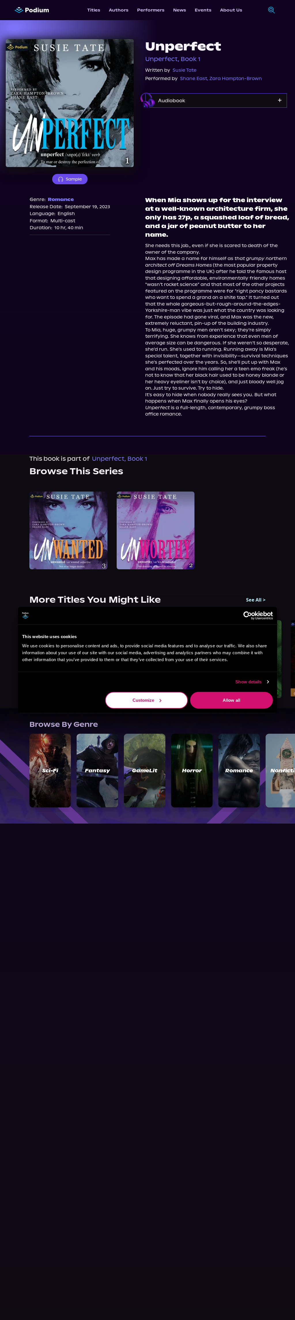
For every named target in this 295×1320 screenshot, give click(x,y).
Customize (143, 699)
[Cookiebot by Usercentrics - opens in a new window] (247, 615)
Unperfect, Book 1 (173, 59)
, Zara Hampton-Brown (234, 78)
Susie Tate (184, 70)
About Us (231, 10)
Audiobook (171, 100)
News (179, 10)
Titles (93, 10)
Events (203, 10)
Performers (150, 10)
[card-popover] (68, 530)
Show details (248, 681)
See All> (256, 600)
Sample (74, 179)
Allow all (231, 699)
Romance (61, 199)
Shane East (193, 78)
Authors (118, 10)
